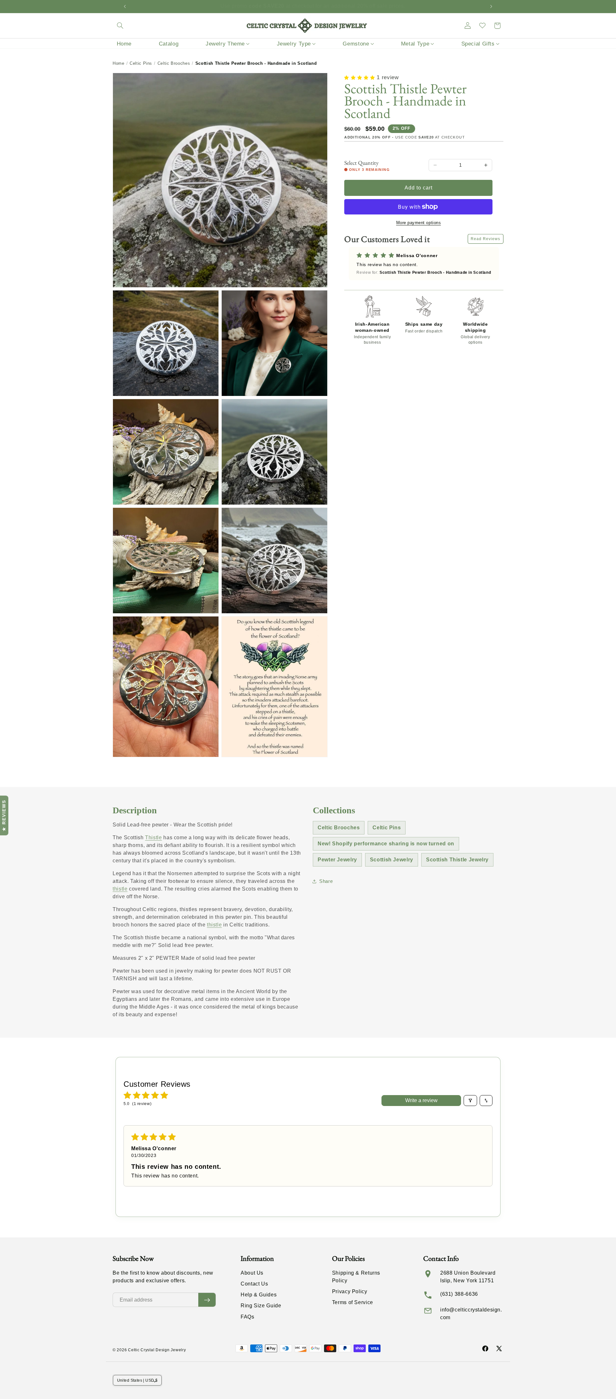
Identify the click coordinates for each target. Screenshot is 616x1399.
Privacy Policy (349, 1291)
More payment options (418, 223)
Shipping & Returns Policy (356, 1276)
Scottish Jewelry (391, 859)
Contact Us (254, 1283)
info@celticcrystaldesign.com (471, 1313)
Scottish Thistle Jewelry (457, 859)
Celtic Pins (141, 63)
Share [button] (326, 881)
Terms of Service (352, 1302)
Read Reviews (486, 239)
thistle (120, 889)
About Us (252, 1273)
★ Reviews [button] (3, 815)
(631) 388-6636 (459, 1294)
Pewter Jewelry (337, 859)
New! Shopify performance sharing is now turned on (386, 843)
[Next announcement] (491, 6)
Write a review (421, 1100)
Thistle (153, 837)
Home (118, 63)
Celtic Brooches (174, 63)
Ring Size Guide (261, 1305)
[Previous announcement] (125, 6)
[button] (120, 25)
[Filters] (470, 1100)
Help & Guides (259, 1294)
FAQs (247, 1316)
